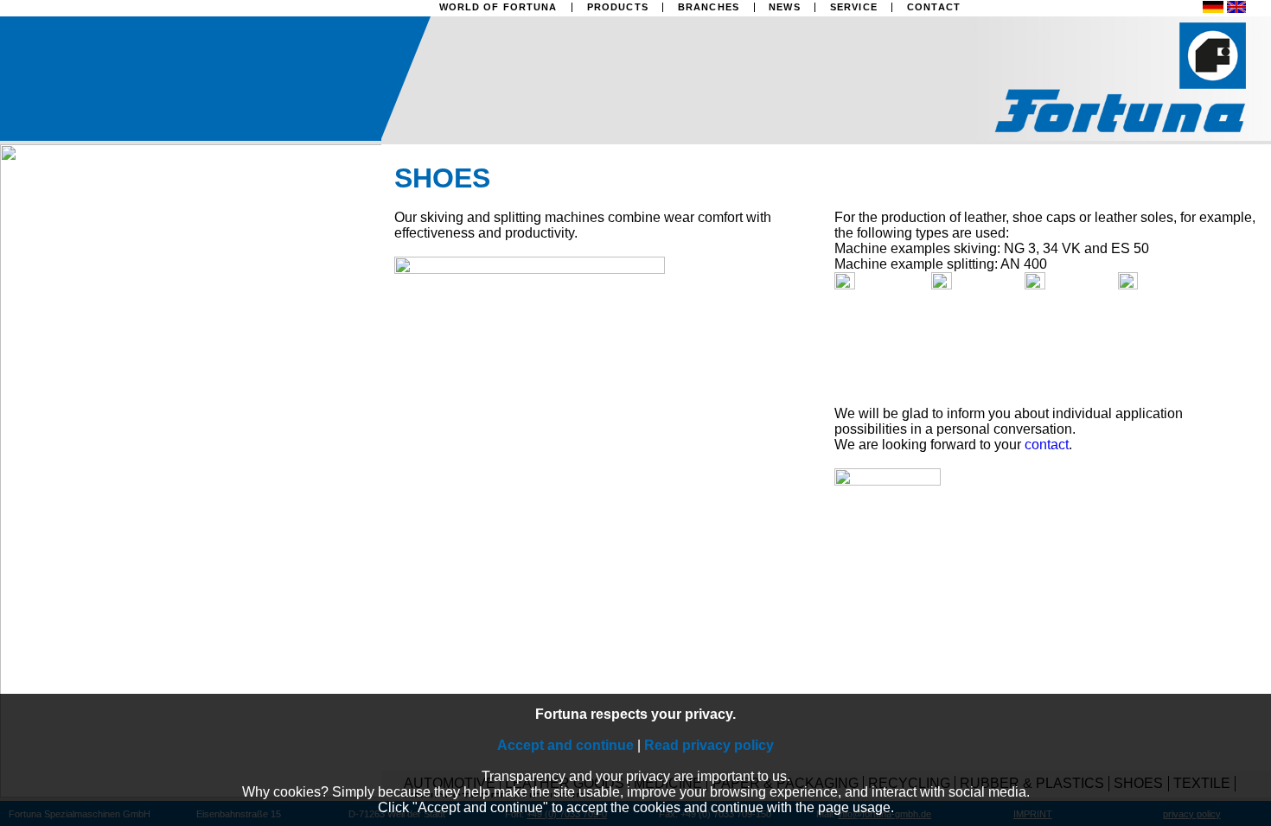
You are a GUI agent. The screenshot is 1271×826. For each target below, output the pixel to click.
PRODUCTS (617, 7)
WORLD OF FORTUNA (498, 7)
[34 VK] (978, 284)
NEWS (784, 7)
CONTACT (934, 7)
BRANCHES (708, 7)
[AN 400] (1164, 284)
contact (1047, 444)
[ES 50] (1071, 284)
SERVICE (854, 7)
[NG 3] (881, 284)
